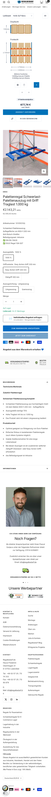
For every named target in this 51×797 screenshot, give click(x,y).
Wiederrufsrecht (9, 645)
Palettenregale (34, 659)
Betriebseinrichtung (36, 681)
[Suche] (9, 2)
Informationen (9, 468)
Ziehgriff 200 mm (12, 277)
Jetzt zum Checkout (25, 336)
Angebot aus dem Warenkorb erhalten (22, 349)
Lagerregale (33, 668)
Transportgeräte (34, 686)
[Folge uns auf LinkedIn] (17, 699)
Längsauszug (10, 289)
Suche (30, 616)
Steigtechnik (33, 677)
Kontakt (6, 618)
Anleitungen (6, 7)
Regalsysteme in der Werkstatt (11, 733)
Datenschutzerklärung (12, 627)
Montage (31, 620)
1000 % (8, 257)
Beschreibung (9, 382)
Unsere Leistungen (34, 7)
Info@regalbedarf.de (28, 562)
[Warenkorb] (46, 2)
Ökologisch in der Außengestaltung (10, 740)
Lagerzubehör (33, 672)
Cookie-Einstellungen (11, 640)
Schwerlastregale (35, 663)
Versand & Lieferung (11, 631)
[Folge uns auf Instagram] (11, 699)
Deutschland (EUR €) (12, 778)
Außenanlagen (34, 690)
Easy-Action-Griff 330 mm (15, 270)
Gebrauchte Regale (36, 695)
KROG (5, 192)
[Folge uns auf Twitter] (6, 699)
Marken (31, 634)
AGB (4, 622)
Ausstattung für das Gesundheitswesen (11, 748)
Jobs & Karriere (34, 638)
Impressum (7, 636)
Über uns (31, 629)
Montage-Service (18, 7)
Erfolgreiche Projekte (36, 647)
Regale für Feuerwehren (12, 712)
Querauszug (27, 289)
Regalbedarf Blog (35, 643)
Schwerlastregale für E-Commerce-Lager (12, 718)
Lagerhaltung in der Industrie (11, 725)
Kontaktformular (19, 559)
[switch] (5, 793)
